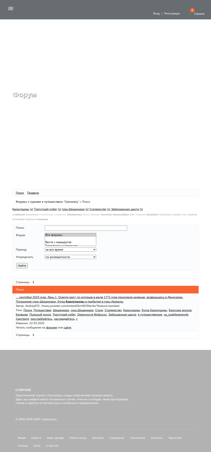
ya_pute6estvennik (18, 214)
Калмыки (86, 214)
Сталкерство (97, 209)
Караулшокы (20, 209)
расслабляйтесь (165, 214)
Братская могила (32, 214)
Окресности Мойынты (121, 214)
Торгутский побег (45, 209)
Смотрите (177, 214)
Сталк (184, 214)
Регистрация (172, 13)
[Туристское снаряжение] (70, 245)
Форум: (21, 235)
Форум (22, 438)
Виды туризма (55, 438)
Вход (156, 13)
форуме (51, 327)
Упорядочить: (25, 257)
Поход (132, 214)
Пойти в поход (77, 438)
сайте (67, 327)
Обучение (98, 438)
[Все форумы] (70, 235)
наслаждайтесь (106, 214)
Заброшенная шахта (125, 209)
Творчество (175, 438)
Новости (36, 438)
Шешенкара (30, 219)
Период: (21, 249)
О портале (52, 445)
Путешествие (140, 214)
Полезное (157, 438)
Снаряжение (116, 438)
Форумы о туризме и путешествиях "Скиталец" (47, 201)
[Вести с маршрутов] (70, 242)
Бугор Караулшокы (46, 214)
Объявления (137, 438)
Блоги (37, 445)
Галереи (23, 445)
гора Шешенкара (73, 209)
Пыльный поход (152, 214)
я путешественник (41, 219)
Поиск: (20, 227)
